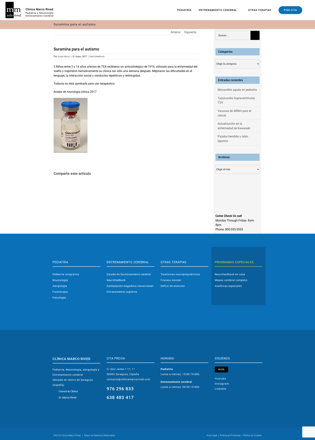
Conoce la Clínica (68, 391)
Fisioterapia (60, 291)
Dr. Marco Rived (67, 397)
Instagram (222, 383)
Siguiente (190, 32)
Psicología (59, 297)
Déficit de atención (173, 286)
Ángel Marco (64, 56)
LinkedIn (221, 388)
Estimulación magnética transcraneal (130, 286)
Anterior (176, 32)
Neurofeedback (97, 56)
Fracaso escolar (171, 280)
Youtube (220, 378)
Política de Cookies (252, 435)
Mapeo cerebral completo (231, 280)
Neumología (60, 280)
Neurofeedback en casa (230, 274)
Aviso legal (212, 435)
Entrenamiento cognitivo (122, 291)
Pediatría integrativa (65, 274)
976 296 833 (120, 388)
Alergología (59, 286)
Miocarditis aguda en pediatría (237, 89)
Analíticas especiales (228, 286)
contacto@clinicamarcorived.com (128, 379)
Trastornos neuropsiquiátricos (180, 274)
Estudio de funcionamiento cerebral (129, 274)
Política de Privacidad (230, 435)
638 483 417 (120, 397)
